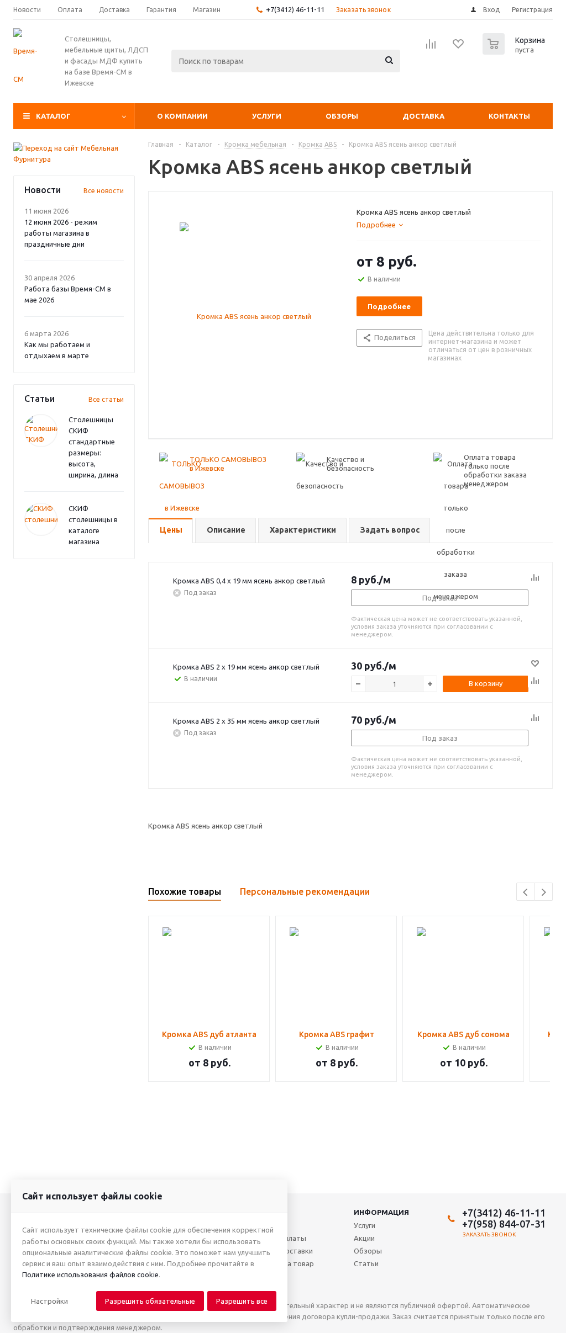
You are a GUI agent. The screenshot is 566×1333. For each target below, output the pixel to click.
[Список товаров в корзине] (515, 51)
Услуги (266, 116)
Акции (364, 1238)
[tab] (380, 224)
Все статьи (106, 399)
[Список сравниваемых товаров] (431, 47)
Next (543, 892)
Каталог (53, 116)
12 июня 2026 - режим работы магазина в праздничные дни (60, 233)
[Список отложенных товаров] (458, 47)
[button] (49, 1301)
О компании (182, 116)
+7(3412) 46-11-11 (295, 9)
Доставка (423, 116)
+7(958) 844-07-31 (504, 1223)
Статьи (366, 1263)
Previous (526, 892)
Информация (381, 1212)
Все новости (103, 190)
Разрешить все (242, 1301)
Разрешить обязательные (150, 1301)
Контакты (509, 116)
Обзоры (342, 116)
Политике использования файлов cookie (90, 1274)
